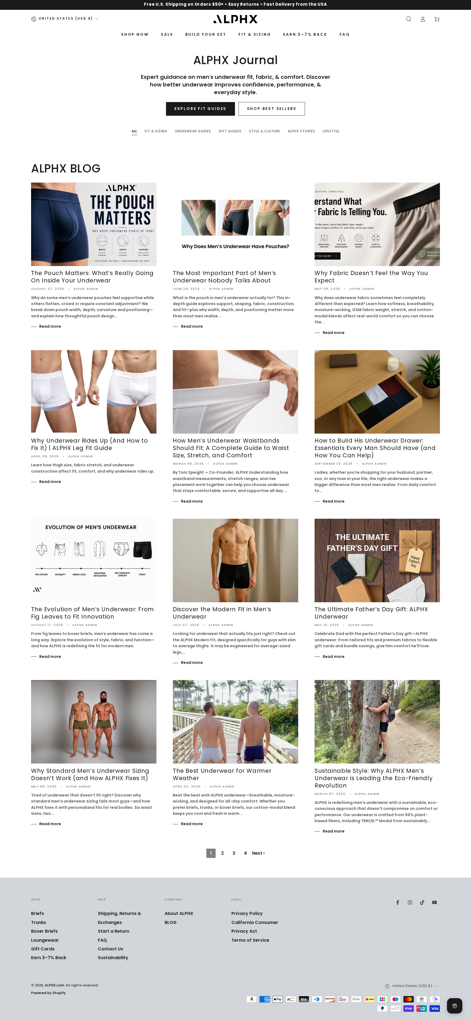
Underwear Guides (193, 132)
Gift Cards (43, 949)
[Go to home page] (235, 19)
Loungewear (45, 940)
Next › (258, 853)
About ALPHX (179, 913)
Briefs (37, 913)
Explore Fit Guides (200, 109)
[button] (408, 19)
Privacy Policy (247, 913)
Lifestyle (331, 132)
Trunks (38, 922)
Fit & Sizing (156, 132)
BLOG (171, 922)
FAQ (102, 940)
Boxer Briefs (44, 931)
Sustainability (113, 958)
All (134, 132)
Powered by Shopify (48, 993)
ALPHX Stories (301, 132)
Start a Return (113, 931)
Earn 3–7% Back (48, 958)
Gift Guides (230, 132)
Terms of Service (250, 940)
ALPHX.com (54, 985)
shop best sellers (272, 109)
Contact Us (110, 949)
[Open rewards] (454, 1005)
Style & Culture (264, 132)
